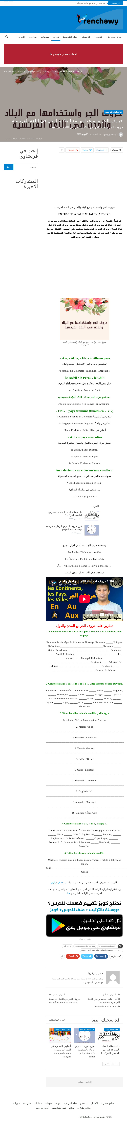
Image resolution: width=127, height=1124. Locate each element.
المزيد (21, 37)
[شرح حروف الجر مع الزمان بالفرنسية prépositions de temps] (92, 530)
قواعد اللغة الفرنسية (113, 112)
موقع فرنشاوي (58, 882)
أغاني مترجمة (42, 1108)
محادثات (32, 37)
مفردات (27, 1103)
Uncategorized (111, 1029)
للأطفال (98, 37)
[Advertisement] (84, 179)
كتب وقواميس (59, 1108)
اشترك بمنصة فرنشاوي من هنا (63, 54)
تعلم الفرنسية (70, 37)
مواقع (71, 1108)
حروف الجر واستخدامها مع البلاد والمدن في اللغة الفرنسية (101, 950)
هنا (68, 893)
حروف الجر (67, 946)
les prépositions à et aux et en (85, 946)
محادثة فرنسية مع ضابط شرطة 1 (90, 3)
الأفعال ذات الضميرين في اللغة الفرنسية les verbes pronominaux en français (104, 1002)
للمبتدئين (85, 37)
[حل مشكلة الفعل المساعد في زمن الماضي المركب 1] (92, 516)
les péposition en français (107, 946)
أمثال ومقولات (84, 1108)
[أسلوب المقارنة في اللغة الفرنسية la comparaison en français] (60, 1035)
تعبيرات (16, 1103)
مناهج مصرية (115, 37)
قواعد (56, 37)
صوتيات (45, 37)
